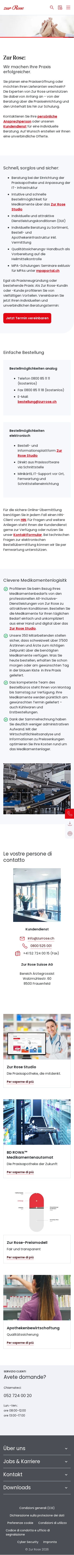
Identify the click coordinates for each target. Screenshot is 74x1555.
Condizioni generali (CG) (37, 1508)
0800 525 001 (41, 945)
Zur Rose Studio (22, 628)
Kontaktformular (27, 534)
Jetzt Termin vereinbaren (27, 318)
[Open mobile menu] (68, 7)
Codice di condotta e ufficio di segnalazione (28, 1532)
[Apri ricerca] (51, 7)
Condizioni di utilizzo (52, 1523)
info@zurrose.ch (41, 938)
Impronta (50, 1542)
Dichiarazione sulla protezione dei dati (37, 1515)
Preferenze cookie (20, 1523)
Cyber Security (27, 1542)
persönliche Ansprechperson (30, 119)
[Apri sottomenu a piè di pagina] (66, 1448)
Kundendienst (15, 126)
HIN (23, 519)
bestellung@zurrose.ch (37, 401)
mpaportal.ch (47, 270)
